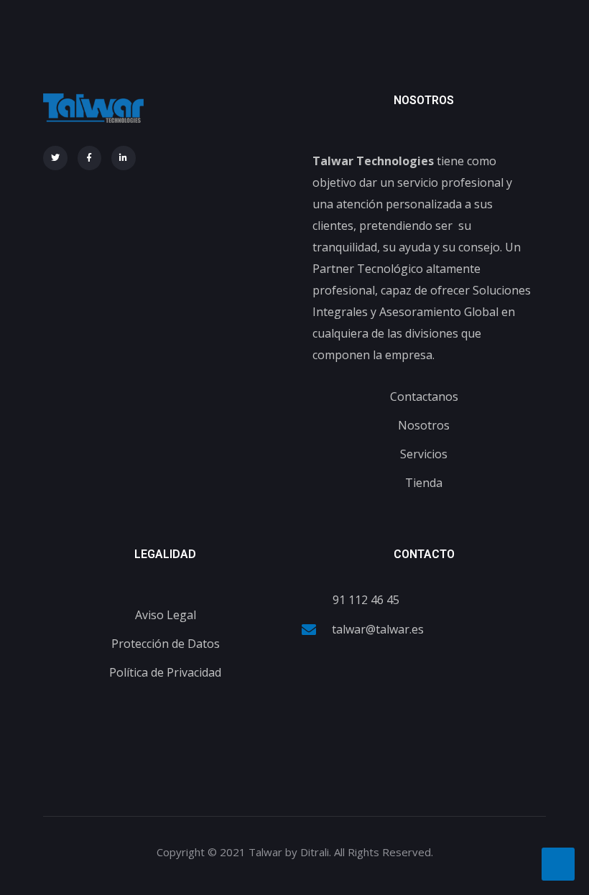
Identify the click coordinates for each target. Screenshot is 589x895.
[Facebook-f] (90, 158)
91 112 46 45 (366, 600)
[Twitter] (55, 158)
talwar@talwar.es (378, 629)
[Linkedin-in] (123, 158)
